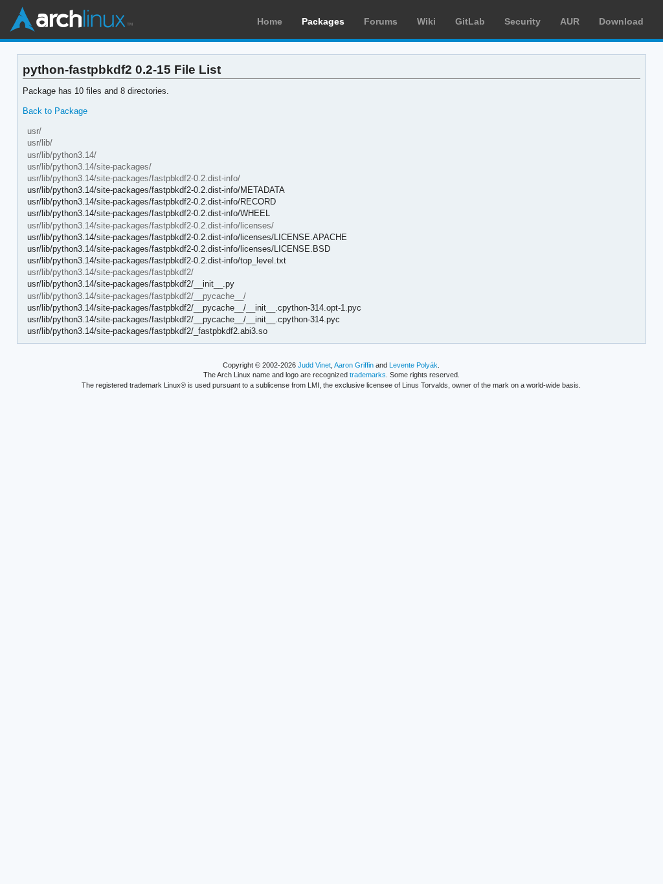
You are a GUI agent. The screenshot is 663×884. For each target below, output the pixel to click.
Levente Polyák (413, 365)
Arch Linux (71, 19)
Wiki (426, 21)
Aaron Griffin (354, 365)
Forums (381, 21)
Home (269, 21)
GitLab (470, 21)
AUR (569, 21)
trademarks (368, 375)
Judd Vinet (314, 365)
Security (522, 21)
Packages (323, 21)
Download (621, 21)
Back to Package (55, 111)
